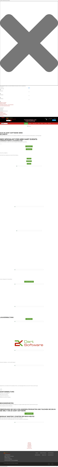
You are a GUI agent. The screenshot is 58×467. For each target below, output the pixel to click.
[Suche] (11, 120)
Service (45, 123)
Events (46, 118)
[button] (29, 43)
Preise (39, 123)
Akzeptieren (2, 107)
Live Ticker (50, 118)
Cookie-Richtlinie (3, 113)
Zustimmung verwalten (3, 466)
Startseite (26, 123)
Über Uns (49, 123)
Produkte (30, 123)
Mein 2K (55, 118)
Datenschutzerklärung (3, 114)
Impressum (2, 115)
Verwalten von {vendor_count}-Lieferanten (6, 104)
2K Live (42, 123)
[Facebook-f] (49, 464)
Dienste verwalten (3, 103)
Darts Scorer (34, 123)
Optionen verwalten (3, 102)
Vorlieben (1, 112)
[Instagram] (52, 464)
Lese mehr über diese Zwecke (5, 105)
